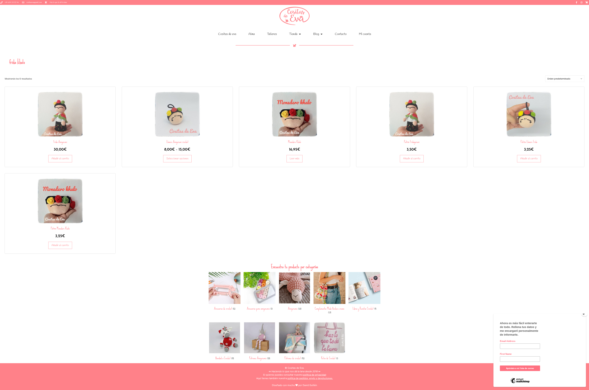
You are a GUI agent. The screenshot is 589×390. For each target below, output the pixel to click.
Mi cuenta (365, 34)
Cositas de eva (227, 34)
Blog (316, 34)
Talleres (272, 34)
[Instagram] (581, 2)
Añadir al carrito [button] (60, 158)
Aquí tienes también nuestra (294, 378)
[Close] (584, 314)
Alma (251, 34)
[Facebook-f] (576, 2)
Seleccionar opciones (177, 158)
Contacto (341, 34)
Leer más (294, 158)
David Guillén (310, 385)
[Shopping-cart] (586, 2)
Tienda (293, 34)
